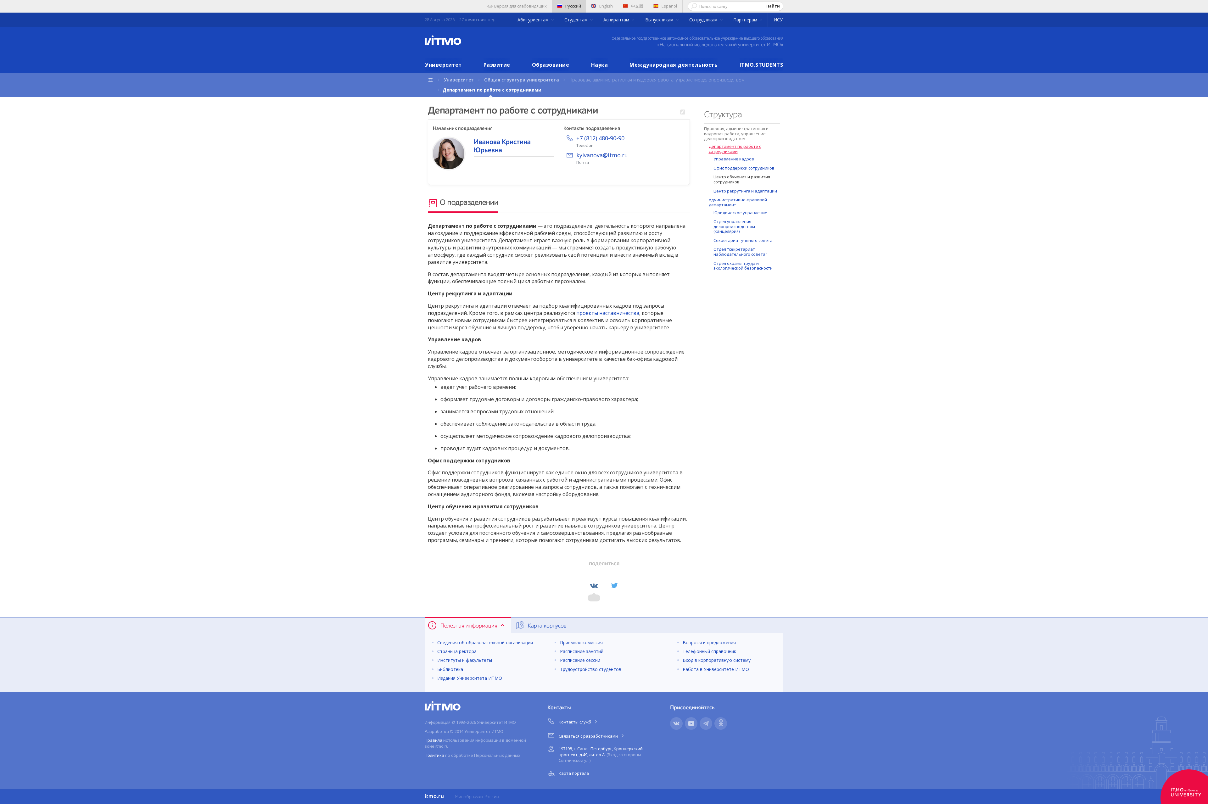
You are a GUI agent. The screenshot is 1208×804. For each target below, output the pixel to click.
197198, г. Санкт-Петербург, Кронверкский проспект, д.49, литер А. (601, 754)
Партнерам (745, 20)
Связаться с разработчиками (589, 736)
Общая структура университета (521, 80)
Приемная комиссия (581, 642)
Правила (433, 740)
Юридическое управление (740, 212)
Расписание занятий (581, 651)
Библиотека (450, 669)
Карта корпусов (546, 626)
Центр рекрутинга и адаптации (745, 191)
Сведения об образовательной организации (485, 642)
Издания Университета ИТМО (469, 678)
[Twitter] (614, 585)
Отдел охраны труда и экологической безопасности (743, 265)
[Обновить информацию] (682, 112)
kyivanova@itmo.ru (602, 155)
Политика (434, 755)
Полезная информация (469, 626)
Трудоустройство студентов (590, 669)
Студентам (576, 20)
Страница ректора (457, 651)
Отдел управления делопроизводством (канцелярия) (734, 226)
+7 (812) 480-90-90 (600, 138)
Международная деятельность (673, 64)
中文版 (637, 6)
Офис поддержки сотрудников (744, 168)
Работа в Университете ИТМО (716, 669)
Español (669, 6)
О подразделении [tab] (468, 203)
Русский (573, 6)
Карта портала (574, 773)
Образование (550, 64)
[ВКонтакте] (593, 585)
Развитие (497, 64)
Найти (773, 6)
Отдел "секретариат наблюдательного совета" (740, 251)
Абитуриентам (533, 20)
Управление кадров (733, 159)
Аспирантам (616, 20)
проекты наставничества (607, 313)
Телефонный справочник (709, 651)
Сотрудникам (704, 20)
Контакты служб (575, 722)
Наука (599, 64)
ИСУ (778, 20)
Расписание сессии (580, 660)
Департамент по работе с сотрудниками (735, 148)
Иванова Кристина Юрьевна (502, 146)
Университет (443, 64)
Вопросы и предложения (709, 642)
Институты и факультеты (464, 660)
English (606, 6)
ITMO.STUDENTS (761, 64)
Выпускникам (660, 20)
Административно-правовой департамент (738, 202)
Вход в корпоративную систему (717, 660)
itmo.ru (434, 796)
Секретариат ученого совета (743, 240)
